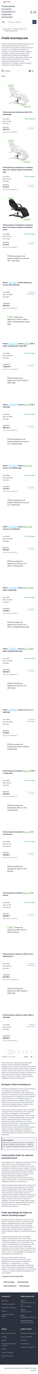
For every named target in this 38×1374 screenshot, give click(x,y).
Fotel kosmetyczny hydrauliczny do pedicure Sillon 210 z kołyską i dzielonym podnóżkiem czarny (18, 227)
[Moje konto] (31, 12)
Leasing (4, 1337)
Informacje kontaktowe (9, 1307)
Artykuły (4, 1311)
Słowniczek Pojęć (7, 1356)
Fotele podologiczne (10, 1286)
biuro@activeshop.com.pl (29, 1317)
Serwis (4, 1340)
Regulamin (5, 1300)
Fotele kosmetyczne (11, 31)
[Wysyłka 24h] (19, 754)
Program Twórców (7, 1352)
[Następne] (31, 1052)
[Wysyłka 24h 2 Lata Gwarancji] (19, 388)
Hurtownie (24, 1340)
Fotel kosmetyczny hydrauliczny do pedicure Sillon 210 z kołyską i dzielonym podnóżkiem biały (18, 169)
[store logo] (10, 11)
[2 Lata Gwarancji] (19, 266)
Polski (8, 1)
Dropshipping (25, 1343)
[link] (6, 1052)
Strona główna (7, 29)
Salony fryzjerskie (26, 1337)
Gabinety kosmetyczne (28, 1333)
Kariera (4, 1349)
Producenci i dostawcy (28, 1347)
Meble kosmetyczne (20, 29)
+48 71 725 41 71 (26, 1312)
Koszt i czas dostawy (8, 1333)
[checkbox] (30, 71)
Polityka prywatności (8, 1304)
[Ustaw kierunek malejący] (3, 71)
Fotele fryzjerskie (9, 1282)
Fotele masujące (24, 1286)
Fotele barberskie (22, 1282)
